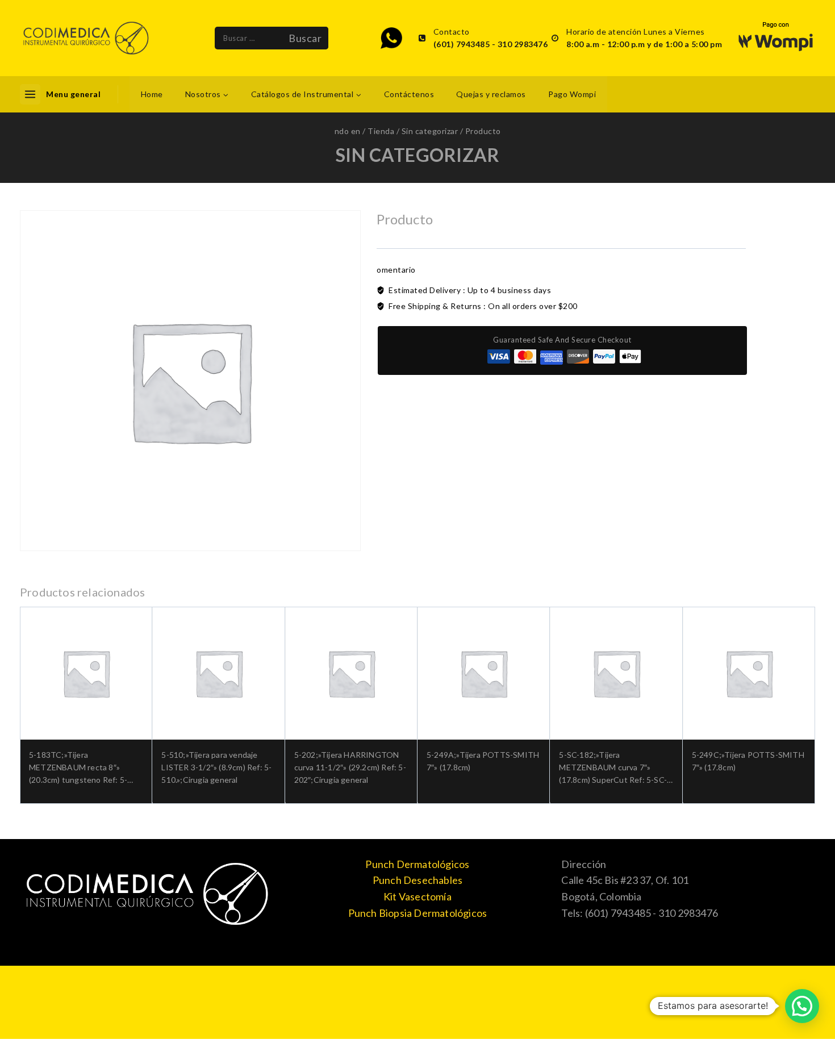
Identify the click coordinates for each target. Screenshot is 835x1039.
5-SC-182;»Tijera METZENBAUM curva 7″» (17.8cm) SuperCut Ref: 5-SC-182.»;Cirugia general (613, 768)
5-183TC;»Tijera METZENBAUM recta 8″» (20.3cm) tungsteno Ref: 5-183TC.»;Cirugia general (78, 768)
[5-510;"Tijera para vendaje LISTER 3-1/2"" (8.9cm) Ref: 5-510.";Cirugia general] (218, 673)
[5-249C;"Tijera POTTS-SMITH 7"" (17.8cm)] (749, 673)
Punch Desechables (417, 880)
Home (152, 94)
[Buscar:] (248, 38)
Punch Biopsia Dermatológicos (417, 913)
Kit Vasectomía (417, 896)
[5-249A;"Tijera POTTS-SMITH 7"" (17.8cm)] (484, 673)
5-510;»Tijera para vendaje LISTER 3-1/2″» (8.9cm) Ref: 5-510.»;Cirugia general (216, 767)
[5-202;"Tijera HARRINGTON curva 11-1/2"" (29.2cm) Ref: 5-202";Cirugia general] (351, 673)
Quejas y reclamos (491, 94)
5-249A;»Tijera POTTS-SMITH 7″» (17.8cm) (483, 761)
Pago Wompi (572, 94)
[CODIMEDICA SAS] (86, 37)
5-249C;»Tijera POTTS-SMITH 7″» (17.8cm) (748, 761)
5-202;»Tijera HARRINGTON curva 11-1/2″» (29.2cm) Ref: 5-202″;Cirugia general (350, 767)
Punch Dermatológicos (417, 864)
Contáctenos (409, 94)
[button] (802, 1006)
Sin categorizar (417, 155)
